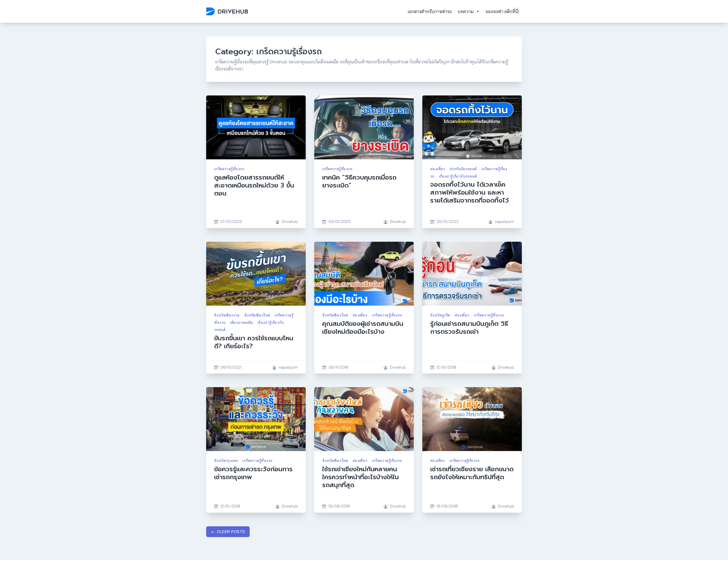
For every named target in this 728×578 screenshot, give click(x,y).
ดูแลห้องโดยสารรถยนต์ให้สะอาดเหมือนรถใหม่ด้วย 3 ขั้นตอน (254, 185)
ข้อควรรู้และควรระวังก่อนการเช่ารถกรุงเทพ (253, 473)
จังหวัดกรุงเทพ (226, 460)
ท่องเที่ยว (437, 168)
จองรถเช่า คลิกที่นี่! (502, 11)
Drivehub (290, 221)
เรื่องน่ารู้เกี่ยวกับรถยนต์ (458, 176)
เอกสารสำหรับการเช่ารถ (430, 11)
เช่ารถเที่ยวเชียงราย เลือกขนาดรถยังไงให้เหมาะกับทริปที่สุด (472, 473)
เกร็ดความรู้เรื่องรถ (229, 168)
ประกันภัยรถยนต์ (463, 168)
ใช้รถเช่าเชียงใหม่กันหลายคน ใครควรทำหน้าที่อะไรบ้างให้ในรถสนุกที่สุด (360, 477)
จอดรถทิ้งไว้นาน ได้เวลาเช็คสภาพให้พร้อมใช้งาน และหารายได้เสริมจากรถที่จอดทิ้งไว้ (469, 192)
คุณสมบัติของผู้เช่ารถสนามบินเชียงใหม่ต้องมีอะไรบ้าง (362, 327)
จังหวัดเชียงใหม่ (257, 315)
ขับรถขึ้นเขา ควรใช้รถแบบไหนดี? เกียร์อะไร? (253, 342)
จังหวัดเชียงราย (227, 315)
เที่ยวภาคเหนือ (241, 322)
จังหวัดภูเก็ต (440, 315)
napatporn (504, 221)
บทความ (465, 11)
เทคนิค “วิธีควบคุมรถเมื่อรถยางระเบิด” (359, 181)
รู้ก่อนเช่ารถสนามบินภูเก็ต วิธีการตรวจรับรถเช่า (469, 327)
